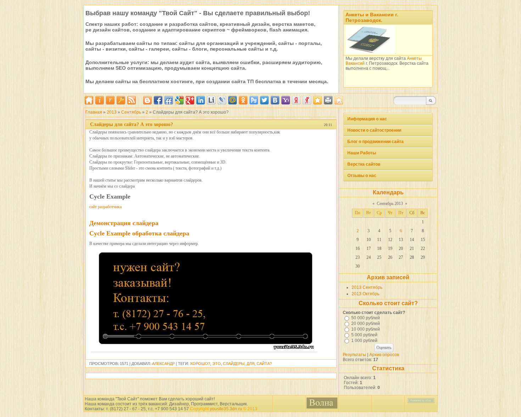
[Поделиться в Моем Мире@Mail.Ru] (232, 100)
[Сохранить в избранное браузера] (317, 100)
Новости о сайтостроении (374, 130)
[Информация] (99, 103)
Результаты (354, 354)
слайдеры (234, 363)
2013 (112, 112)
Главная (93, 112)
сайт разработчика (105, 206)
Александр (163, 363)
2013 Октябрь (365, 293)
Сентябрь (131, 112)
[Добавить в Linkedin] (200, 100)
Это (216, 363)
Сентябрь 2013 (390, 203)
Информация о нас (367, 118)
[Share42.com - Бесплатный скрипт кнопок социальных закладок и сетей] (339, 100)
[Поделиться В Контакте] (275, 100)
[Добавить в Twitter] (264, 100)
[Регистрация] (110, 103)
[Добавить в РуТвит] (254, 100)
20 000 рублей (365, 323)
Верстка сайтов (363, 164)
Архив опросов (384, 354)
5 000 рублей (364, 334)
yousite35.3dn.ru (226, 408)
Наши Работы (361, 152)
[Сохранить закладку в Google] (179, 100)
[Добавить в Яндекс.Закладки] (296, 100)
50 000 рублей (365, 317)
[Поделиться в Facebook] (158, 100)
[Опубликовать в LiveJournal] (222, 100)
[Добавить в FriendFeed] (168, 100)
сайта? (264, 363)
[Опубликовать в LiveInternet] (211, 100)
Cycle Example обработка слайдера (139, 233)
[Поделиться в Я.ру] (307, 100)
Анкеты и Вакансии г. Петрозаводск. (372, 17)
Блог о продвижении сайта (375, 141)
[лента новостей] (131, 103)
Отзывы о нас (361, 175)
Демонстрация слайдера (123, 223)
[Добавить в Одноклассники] (243, 100)
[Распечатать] (328, 100)
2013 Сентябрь (367, 287)
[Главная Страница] (89, 103)
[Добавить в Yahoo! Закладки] (285, 100)
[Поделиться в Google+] (190, 100)
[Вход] (121, 103)
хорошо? (200, 363)
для (250, 363)
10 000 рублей (365, 329)
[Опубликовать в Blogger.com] (147, 100)
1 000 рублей (364, 340)
